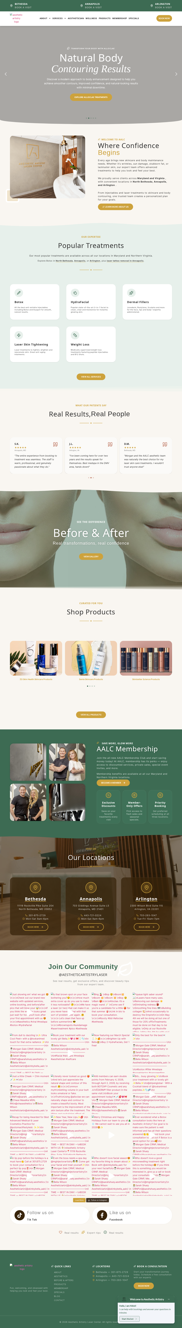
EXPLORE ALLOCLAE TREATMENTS (91, 97)
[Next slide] (176, 74)
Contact (59, 1300)
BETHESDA (21, 4)
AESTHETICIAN (76, 18)
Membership (61, 1288)
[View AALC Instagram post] (29, 1012)
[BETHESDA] (11, 5)
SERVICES (57, 18)
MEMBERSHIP (119, 18)
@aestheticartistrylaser (83, 974)
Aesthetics (61, 1276)
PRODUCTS (105, 18)
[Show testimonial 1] (88, 477)
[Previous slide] (6, 74)
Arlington (95, 261)
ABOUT (43, 18)
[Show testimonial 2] (91, 477)
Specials (59, 1292)
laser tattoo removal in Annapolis (125, 261)
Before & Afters (64, 1280)
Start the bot (128, 1319)
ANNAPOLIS (92, 4)
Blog (57, 1296)
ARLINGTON (162, 4)
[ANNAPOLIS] (81, 5)
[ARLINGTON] (151, 5)
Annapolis (79, 261)
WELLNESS (91, 18)
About (58, 1272)
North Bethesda (64, 261)
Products (60, 1284)
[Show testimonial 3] (93, 477)
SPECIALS (134, 18)
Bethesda (35, 899)
